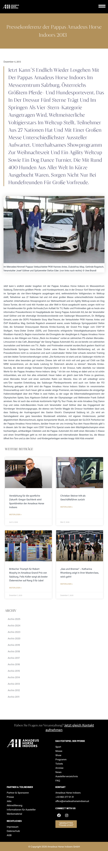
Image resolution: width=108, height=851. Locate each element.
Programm (61, 759)
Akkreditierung (14, 805)
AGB (9, 835)
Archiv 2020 (14, 638)
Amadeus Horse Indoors (68, 792)
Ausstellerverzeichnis (66, 776)
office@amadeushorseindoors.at (72, 801)
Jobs (9, 801)
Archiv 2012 (14, 690)
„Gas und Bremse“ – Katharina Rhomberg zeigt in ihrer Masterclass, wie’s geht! (79, 572)
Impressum (12, 826)
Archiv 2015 (14, 670)
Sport (58, 746)
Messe (58, 750)
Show (58, 755)
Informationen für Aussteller (21, 809)
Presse (10, 796)
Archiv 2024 (14, 625)
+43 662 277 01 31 (64, 796)
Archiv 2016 (14, 664)
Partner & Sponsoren (18, 792)
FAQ (57, 780)
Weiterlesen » (15, 514)
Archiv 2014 (14, 677)
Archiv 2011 (13, 696)
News (58, 772)
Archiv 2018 (14, 651)
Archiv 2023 (14, 631)
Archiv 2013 (14, 683)
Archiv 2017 (14, 657)
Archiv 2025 (14, 618)
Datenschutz (13, 830)
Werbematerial (14, 813)
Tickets (59, 763)
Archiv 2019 (14, 644)
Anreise (59, 767)
